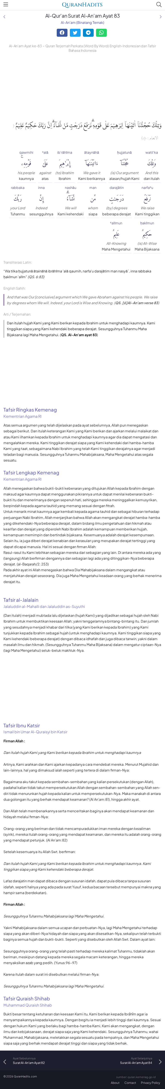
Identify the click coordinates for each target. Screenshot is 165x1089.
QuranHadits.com (25, 1076)
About (115, 1082)
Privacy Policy (150, 1082)
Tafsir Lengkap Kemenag (31, 475)
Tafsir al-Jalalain (44, 603)
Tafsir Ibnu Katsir (35, 728)
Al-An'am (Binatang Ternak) (82, 22)
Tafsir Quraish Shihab (27, 1001)
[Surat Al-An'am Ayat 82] (4, 17)
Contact (130, 1082)
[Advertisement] (82, 86)
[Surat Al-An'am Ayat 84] (161, 17)
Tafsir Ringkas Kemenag (30, 413)
